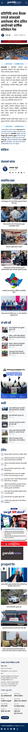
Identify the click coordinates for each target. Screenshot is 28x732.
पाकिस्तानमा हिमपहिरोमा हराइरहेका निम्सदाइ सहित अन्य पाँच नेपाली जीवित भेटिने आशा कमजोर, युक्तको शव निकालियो (15, 486)
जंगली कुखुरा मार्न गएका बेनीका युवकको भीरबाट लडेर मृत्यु (14, 202)
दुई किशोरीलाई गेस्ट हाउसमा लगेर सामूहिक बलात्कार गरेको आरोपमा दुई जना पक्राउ (14, 475)
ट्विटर (6, 136)
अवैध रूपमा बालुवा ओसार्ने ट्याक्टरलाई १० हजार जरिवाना (17, 439)
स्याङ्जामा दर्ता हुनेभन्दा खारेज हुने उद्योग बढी (17, 423)
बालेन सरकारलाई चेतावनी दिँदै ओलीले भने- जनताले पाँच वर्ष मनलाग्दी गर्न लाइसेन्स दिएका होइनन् (14, 651)
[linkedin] (21, 173)
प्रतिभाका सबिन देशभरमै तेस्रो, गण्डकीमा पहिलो (15, 454)
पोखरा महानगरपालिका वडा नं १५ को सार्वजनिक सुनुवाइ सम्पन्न (14, 314)
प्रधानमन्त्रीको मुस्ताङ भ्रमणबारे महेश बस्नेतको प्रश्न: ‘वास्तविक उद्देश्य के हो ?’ (17, 410)
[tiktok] (17, 729)
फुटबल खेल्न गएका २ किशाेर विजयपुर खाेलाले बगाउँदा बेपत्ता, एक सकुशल (15, 480)
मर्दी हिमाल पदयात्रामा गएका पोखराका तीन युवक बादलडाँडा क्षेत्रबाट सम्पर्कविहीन (14, 459)
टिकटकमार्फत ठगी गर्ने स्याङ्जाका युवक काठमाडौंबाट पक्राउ (14, 225)
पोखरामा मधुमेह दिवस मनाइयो (14, 247)
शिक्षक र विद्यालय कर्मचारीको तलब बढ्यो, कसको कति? (17, 344)
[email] (24, 173)
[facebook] (10, 173)
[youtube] (18, 173)
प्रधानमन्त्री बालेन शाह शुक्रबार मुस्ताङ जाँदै (16, 328)
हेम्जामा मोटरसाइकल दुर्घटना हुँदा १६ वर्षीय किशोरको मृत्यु (14, 469)
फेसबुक (3, 136)
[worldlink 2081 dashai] (14, 64)
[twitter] (13, 173)
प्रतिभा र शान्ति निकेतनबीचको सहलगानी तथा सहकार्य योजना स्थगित (17, 337)
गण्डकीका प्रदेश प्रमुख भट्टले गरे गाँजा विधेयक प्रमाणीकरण (15, 501)
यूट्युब (14, 136)
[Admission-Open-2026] (14, 383)
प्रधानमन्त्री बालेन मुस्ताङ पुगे (16, 415)
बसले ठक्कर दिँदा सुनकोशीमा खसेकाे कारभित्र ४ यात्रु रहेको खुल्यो (15, 492)
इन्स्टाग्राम (10, 136)
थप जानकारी (5, 718)
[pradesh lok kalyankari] (14, 526)
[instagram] (15, 173)
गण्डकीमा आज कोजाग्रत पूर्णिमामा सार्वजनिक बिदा (14, 291)
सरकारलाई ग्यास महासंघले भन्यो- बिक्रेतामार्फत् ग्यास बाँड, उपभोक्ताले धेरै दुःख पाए (17, 353)
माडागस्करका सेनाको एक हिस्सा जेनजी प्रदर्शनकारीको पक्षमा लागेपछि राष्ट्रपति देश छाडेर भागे (14, 270)
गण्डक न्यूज (13, 167)
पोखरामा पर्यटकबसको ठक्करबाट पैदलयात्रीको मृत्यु (15, 464)
